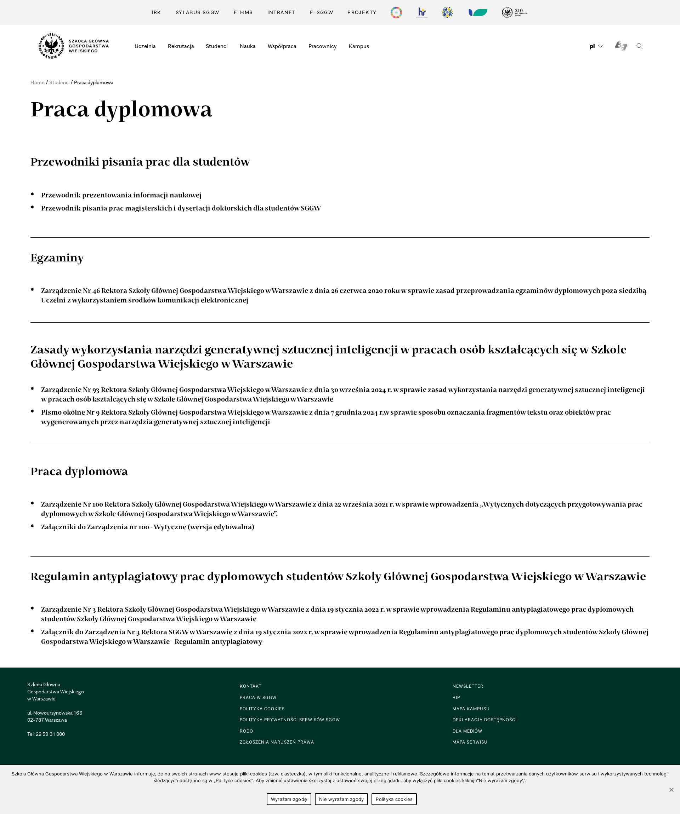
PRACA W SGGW (258, 697)
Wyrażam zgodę (289, 799)
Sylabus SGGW (198, 12)
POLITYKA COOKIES (262, 708)
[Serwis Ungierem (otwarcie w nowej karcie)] (477, 12)
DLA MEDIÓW (467, 731)
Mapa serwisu (470, 742)
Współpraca (282, 46)
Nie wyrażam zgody (341, 799)
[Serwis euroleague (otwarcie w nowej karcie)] (447, 12)
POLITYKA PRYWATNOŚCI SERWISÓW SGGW (290, 719)
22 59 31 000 (50, 734)
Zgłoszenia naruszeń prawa (277, 742)
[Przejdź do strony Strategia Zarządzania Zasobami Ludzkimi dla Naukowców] (421, 12)
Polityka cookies (394, 799)
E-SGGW (321, 12)
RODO (246, 731)
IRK (157, 12)
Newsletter (468, 686)
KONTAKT (251, 686)
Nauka (248, 46)
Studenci (217, 46)
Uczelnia (145, 46)
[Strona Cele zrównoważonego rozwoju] (396, 12)
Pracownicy (322, 46)
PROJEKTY (361, 12)
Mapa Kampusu (471, 708)
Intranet (281, 12)
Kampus (359, 46)
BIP (456, 697)
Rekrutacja (181, 46)
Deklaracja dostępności (485, 719)
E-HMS (243, 12)
